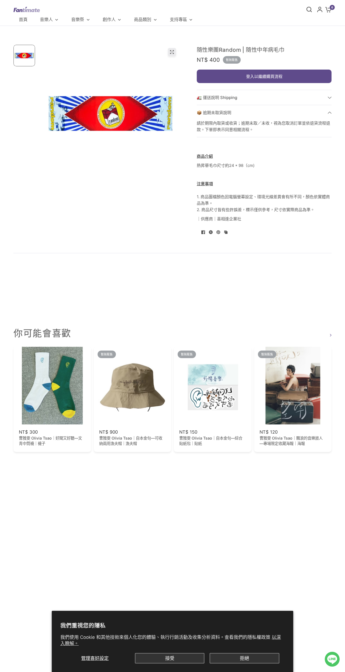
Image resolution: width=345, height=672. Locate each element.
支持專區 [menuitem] (178, 19)
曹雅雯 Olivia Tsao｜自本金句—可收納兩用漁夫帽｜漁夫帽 (130, 441)
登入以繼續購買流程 (264, 76)
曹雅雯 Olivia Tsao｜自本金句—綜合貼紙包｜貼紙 (210, 441)
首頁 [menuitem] (23, 19)
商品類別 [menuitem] (142, 19)
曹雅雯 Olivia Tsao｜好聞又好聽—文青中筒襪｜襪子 (50, 441)
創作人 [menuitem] (109, 19)
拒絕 (244, 658)
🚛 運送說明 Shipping (217, 97)
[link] (330, 335)
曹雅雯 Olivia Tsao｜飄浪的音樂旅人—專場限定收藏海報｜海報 (291, 441)
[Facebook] (203, 232)
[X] (211, 232)
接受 (169, 658)
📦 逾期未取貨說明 (214, 112)
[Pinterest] (218, 232)
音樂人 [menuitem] (46, 19)
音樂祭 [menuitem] (77, 19)
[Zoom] (172, 52)
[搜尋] (309, 9)
